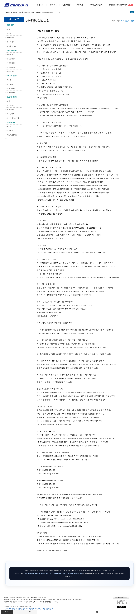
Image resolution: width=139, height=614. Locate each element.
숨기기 (97, 612)
